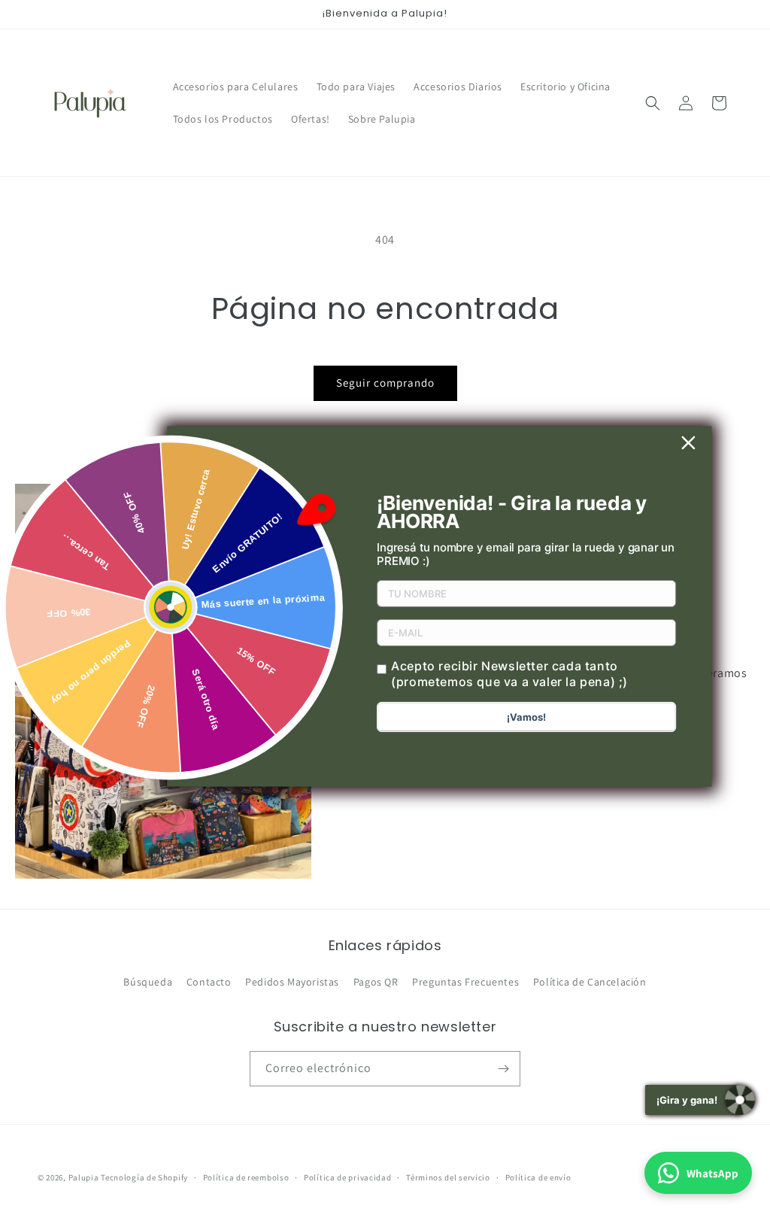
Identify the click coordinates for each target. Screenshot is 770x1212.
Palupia (83, 1177)
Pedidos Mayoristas (292, 982)
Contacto (209, 982)
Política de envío (538, 1177)
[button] (652, 103)
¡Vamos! (526, 717)
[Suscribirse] (503, 1068)
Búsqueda (147, 982)
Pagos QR (376, 982)
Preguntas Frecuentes (465, 982)
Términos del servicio (448, 1177)
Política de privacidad (347, 1177)
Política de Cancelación (590, 982)
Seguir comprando (385, 382)
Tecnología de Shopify (144, 1177)
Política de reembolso (246, 1177)
